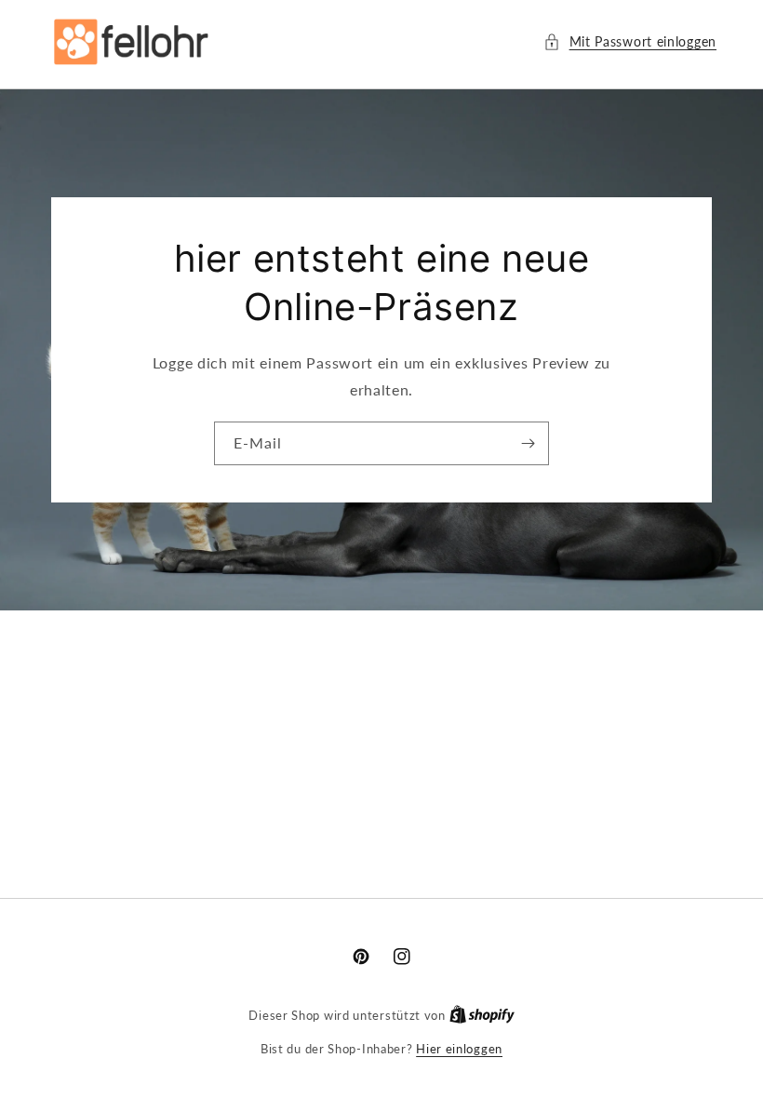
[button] (629, 41)
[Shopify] (482, 1015)
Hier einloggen (459, 1048)
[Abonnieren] (527, 443)
